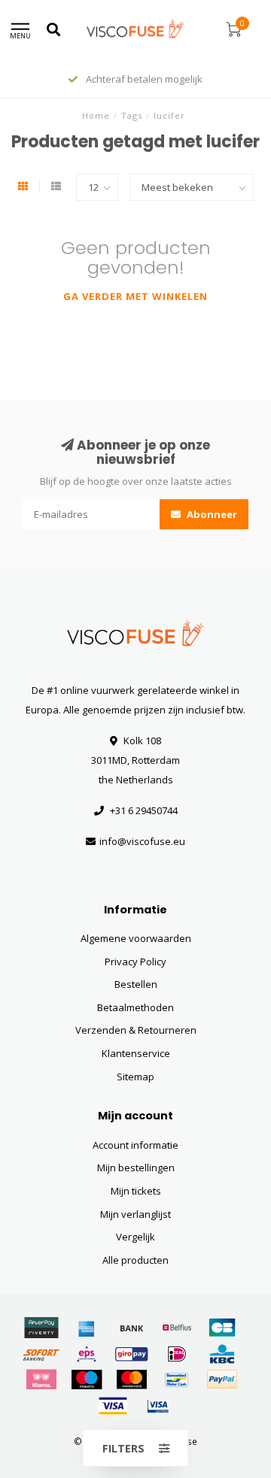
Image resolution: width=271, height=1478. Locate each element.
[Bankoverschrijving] (132, 1327)
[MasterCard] (132, 1379)
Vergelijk (135, 1236)
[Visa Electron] (158, 1406)
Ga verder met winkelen (135, 296)
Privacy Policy (135, 961)
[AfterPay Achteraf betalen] (41, 1327)
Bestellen (135, 984)
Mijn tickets (136, 1191)
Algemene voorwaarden (136, 938)
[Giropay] (132, 1354)
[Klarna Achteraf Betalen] (41, 1379)
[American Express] (86, 1327)
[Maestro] (86, 1379)
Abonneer (210, 514)
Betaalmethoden (135, 1007)
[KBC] (222, 1354)
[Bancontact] (177, 1379)
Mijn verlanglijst (135, 1214)
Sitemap (135, 1076)
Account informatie (135, 1145)
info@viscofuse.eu (142, 841)
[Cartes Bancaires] (222, 1327)
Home (96, 115)
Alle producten (135, 1260)
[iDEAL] (177, 1354)
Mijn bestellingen (136, 1167)
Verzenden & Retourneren (135, 1030)
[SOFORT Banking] (41, 1354)
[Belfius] (177, 1327)
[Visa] (113, 1406)
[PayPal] (222, 1379)
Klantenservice (136, 1053)
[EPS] (86, 1354)
